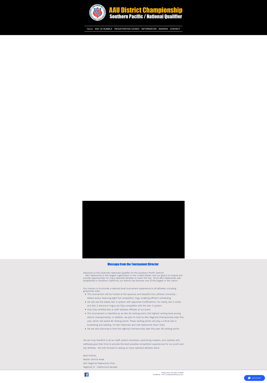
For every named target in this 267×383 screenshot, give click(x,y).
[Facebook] (86, 375)
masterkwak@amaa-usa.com (175, 374)
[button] (148, 28)
